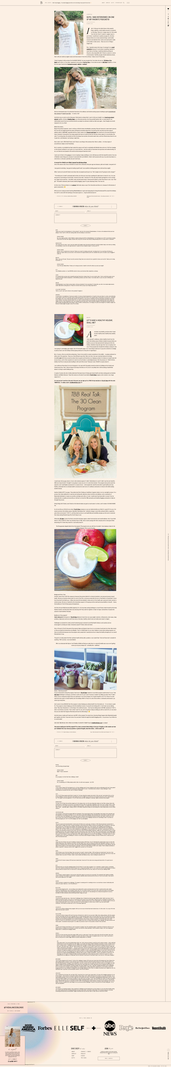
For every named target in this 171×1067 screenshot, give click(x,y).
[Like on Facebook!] (13, 1061)
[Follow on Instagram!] (8, 1061)
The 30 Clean (93, 375)
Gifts (112, 2)
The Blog (83, 1058)
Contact (108, 2)
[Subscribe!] (10, 1061)
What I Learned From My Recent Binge (78, 162)
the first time (86, 62)
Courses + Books (86, 1051)
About (103, 2)
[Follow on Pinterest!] (16, 1061)
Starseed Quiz (118, 2)
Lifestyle (89, 14)
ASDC (166, 1066)
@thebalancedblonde (14, 1007)
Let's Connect (12, 1059)
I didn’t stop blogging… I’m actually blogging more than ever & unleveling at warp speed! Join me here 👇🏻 (72, 2)
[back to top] (168, 1050)
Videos (83, 1055)
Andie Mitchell (111, 111)
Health (88, 317)
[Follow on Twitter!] (15, 1061)
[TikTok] (12, 1061)
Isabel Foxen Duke (66, 113)
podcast (69, 155)
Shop (73, 1055)
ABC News (105, 62)
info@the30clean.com (75, 382)
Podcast (83, 1053)
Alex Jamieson (57, 113)
